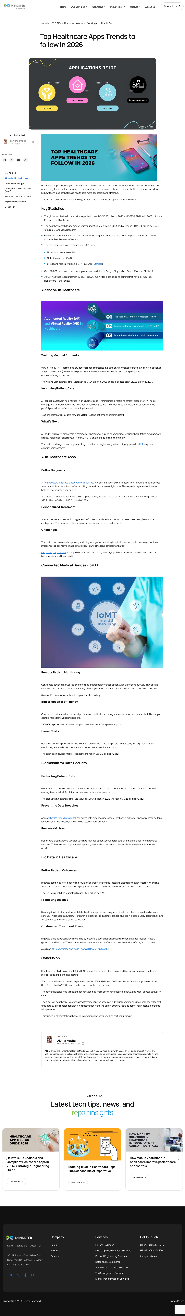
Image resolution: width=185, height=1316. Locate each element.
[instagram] (32, 1275)
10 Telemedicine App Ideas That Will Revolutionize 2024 (80, 948)
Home (63, 6)
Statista (97, 263)
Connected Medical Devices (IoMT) (18, 190)
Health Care (107, 23)
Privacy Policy (176, 1301)
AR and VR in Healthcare (16, 178)
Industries (116, 6)
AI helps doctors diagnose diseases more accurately (68, 482)
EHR (141, 444)
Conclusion (10, 206)
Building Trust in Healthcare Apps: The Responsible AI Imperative (92, 1169)
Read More (15, 1181)
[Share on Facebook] (4, 160)
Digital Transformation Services (112, 1278)
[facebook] (25, 1275)
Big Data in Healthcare (15, 201)
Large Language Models (53, 552)
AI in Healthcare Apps (15, 183)
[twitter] (18, 1275)
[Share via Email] (18, 160)
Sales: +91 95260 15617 (152, 1244)
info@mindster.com (150, 1256)
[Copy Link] (25, 160)
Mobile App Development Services (113, 1250)
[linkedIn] (11, 1275)
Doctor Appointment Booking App (82, 23)
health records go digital (63, 818)
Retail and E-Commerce (107, 1261)
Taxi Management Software (109, 1273)
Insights (133, 6)
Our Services (78, 6)
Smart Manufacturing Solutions (112, 1267)
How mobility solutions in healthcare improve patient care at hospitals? (153, 1162)
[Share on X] (11, 160)
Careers (55, 1256)
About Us (150, 6)
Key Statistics (11, 173)
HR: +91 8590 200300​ (151, 1250)
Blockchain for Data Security (18, 196)
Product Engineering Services (111, 1256)
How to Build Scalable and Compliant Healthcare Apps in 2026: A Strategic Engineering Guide (28, 1164)
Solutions (97, 6)
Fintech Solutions (104, 1244)
